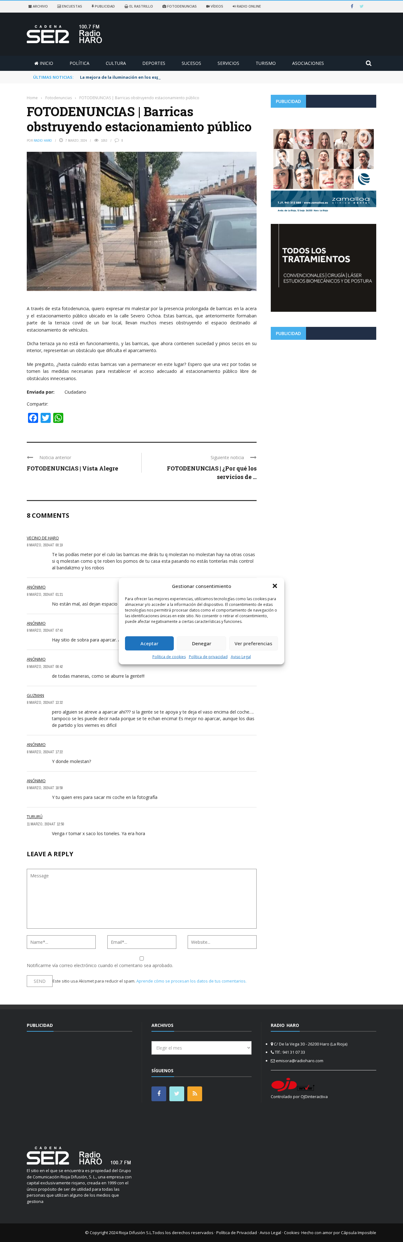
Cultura (116, 63)
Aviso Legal (241, 656)
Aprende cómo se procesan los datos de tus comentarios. (191, 981)
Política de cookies (169, 656)
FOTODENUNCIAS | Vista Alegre (72, 468)
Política (79, 63)
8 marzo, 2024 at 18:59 (45, 787)
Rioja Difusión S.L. (135, 1232)
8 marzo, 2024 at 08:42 (45, 666)
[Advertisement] (323, 388)
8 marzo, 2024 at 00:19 (45, 545)
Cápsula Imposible (358, 1232)
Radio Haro (43, 140)
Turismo (266, 63)
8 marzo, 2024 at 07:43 (45, 630)
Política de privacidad (208, 656)
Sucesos (191, 63)
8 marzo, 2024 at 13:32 (45, 702)
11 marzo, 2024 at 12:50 (45, 824)
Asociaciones (308, 63)
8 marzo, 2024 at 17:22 (45, 752)
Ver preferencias (253, 643)
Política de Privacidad (236, 1232)
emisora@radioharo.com (299, 1060)
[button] (275, 586)
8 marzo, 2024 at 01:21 (45, 594)
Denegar (201, 643)
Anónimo (36, 587)
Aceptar (149, 643)
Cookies (291, 1232)
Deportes (153, 63)
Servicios (228, 63)
